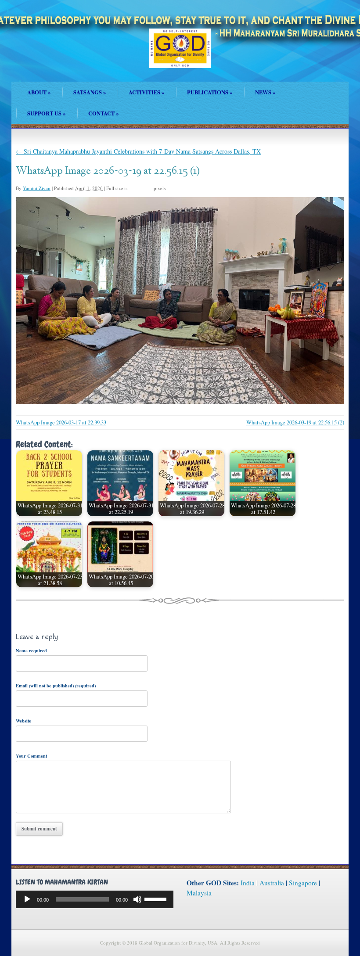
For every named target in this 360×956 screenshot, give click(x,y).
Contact (103, 113)
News (265, 92)
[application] (94, 899)
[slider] (156, 898)
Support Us (46, 113)
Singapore (303, 882)
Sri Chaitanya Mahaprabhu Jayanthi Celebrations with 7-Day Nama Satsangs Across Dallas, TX (138, 151)
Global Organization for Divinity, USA (180, 55)
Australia (271, 882)
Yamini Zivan (36, 188)
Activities (146, 92)
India (248, 882)
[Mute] (137, 899)
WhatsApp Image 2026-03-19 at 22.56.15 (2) (295, 422)
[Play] (27, 899)
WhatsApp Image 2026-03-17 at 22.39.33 (61, 422)
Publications (209, 92)
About (38, 92)
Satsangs (89, 92)
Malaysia (199, 892)
